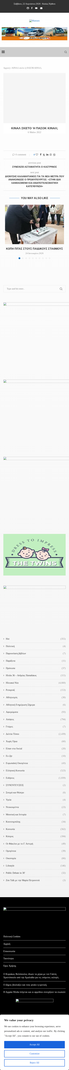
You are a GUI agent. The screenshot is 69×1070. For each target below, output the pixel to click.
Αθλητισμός (36, 697)
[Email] (41, 8)
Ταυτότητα (8, 958)
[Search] (65, 52)
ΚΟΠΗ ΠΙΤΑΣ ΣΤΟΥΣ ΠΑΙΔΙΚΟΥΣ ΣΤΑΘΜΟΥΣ (34, 248)
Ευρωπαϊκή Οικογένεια (36, 763)
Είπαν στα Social (36, 748)
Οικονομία (36, 858)
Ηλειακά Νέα (36, 683)
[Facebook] (31, 8)
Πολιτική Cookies (11, 936)
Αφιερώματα (36, 712)
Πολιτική (36, 646)
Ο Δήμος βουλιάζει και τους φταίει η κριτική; (25, 985)
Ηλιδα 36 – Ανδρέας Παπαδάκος (36, 675)
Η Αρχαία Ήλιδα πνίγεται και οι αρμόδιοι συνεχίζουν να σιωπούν (34, 992)
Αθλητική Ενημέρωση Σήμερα (36, 705)
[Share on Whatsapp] (51, 154)
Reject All (34, 1062)
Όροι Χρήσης (9, 966)
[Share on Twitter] (44, 154)
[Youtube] (36, 8)
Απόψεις (36, 719)
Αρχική (6, 68)
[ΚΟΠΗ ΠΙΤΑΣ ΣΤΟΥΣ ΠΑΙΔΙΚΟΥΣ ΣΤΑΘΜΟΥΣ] (34, 224)
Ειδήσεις (36, 778)
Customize (35, 1053)
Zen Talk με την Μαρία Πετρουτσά (36, 880)
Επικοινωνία (9, 951)
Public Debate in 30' (36, 873)
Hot (36, 639)
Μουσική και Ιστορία (36, 814)
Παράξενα (36, 661)
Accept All (34, 1044)
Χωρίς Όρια (36, 741)
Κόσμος (36, 836)
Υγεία (36, 800)
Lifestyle (36, 865)
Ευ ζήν (36, 756)
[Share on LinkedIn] (47, 154)
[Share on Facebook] (40, 154)
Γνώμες (36, 726)
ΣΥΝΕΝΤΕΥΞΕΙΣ (36, 785)
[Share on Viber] (54, 154)
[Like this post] (37, 154)
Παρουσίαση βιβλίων (36, 653)
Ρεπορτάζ (36, 690)
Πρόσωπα (36, 668)
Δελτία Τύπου (36, 734)
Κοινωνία (36, 829)
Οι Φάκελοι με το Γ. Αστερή (36, 843)
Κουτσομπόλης (36, 821)
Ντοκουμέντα (36, 807)
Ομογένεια (36, 851)
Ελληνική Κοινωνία (36, 770)
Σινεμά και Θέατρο (36, 792)
